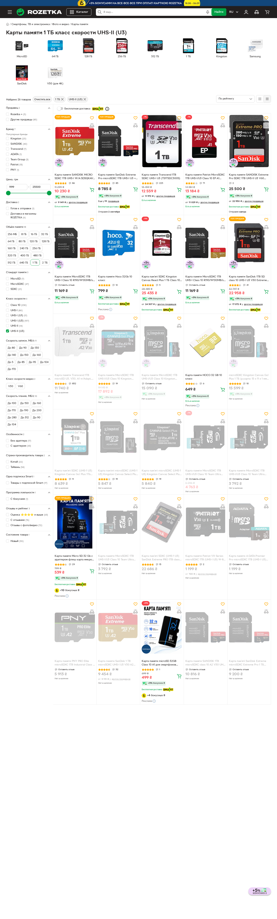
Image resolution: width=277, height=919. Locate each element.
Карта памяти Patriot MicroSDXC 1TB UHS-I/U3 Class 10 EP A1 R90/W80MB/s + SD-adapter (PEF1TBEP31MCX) (205, 177)
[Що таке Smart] (107, 109)
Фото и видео (60, 24)
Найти (218, 12)
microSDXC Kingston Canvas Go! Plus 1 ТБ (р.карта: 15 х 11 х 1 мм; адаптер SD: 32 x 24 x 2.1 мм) (249, 377)
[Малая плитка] (267, 98)
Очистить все (42, 99)
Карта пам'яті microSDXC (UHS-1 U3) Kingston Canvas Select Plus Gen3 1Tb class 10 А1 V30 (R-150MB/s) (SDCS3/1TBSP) (161, 473)
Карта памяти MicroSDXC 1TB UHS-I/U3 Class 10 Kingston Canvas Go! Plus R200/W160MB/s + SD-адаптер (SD (161, 377)
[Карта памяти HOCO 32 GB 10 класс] (205, 341)
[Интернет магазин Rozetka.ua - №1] (39, 12)
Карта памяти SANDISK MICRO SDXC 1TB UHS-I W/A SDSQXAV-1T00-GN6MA (74, 177)
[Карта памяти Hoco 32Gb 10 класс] (118, 243)
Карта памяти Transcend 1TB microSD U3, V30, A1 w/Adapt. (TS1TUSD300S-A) (73, 377)
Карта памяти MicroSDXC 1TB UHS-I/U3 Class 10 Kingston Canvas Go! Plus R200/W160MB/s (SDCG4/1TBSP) (118, 377)
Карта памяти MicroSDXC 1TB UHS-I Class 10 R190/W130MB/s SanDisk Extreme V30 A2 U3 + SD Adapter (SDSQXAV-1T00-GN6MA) (74, 279)
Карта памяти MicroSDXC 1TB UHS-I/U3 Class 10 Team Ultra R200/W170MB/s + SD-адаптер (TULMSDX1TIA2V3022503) (204, 473)
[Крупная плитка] (259, 98)
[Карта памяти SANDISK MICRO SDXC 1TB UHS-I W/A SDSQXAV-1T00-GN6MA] (75, 141)
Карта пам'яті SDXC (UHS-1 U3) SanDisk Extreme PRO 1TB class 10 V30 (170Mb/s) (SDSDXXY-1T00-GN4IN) (161, 558)
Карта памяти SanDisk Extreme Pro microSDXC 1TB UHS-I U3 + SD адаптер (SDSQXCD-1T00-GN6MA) (117, 177)
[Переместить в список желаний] (92, 118)
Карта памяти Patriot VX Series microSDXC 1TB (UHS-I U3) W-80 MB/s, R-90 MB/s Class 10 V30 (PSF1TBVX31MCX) (205, 558)
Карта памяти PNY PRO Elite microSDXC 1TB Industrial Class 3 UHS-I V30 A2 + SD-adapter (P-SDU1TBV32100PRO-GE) (74, 663)
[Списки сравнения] (256, 12)
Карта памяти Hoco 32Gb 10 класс (115, 279)
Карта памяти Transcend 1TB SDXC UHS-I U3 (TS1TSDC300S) (161, 177)
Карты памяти (79, 24)
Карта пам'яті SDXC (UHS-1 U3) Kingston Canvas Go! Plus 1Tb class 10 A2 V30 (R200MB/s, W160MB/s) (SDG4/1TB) (73, 473)
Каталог (82, 12)
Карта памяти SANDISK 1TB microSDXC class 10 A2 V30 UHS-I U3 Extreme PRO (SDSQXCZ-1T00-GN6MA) (205, 663)
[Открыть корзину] (267, 12)
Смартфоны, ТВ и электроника (30, 24)
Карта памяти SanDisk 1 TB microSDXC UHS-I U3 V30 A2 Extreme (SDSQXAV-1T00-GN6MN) (115, 663)
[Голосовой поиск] (207, 12)
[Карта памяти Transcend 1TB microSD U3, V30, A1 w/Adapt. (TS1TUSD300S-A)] (75, 341)
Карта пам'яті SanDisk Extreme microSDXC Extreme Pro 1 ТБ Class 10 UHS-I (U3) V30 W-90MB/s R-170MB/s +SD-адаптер (248, 663)
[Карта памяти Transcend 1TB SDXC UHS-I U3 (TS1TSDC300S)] (162, 141)
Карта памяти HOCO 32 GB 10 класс (203, 377)
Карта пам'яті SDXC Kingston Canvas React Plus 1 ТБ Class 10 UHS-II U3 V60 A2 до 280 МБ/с (161, 279)
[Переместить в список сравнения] (92, 125)
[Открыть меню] (10, 12)
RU (231, 12)
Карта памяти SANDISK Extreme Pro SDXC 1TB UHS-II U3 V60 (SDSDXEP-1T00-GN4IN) (249, 177)
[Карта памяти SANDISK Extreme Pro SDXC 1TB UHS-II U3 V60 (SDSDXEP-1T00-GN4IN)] (249, 141)
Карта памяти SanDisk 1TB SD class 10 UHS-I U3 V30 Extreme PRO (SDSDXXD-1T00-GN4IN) (248, 279)
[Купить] (92, 190)
